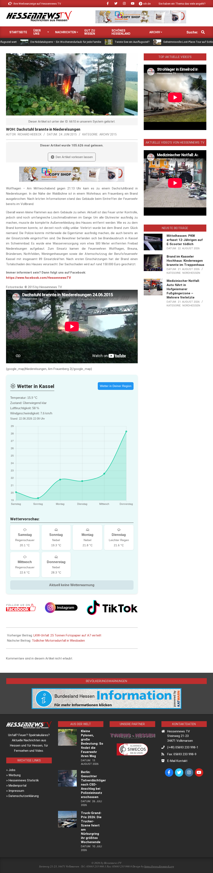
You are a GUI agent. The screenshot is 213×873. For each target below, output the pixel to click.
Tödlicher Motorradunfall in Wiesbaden (58, 640)
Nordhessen (191, 272)
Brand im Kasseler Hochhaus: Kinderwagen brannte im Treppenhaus (185, 261)
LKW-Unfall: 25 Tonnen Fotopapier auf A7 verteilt (67, 635)
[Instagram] (61, 607)
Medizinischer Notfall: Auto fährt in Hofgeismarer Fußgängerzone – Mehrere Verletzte (183, 289)
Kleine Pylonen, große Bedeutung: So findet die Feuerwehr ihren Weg (92, 743)
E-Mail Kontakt (177, 761)
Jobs (12, 770)
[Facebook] (21, 607)
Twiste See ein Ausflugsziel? (108, 41)
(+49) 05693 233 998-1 (182, 747)
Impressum (16, 791)
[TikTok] (112, 607)
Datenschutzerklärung (24, 796)
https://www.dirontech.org (159, 866)
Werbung (15, 775)
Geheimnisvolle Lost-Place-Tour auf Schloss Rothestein (173, 41)
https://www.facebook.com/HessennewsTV (38, 278)
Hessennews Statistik (24, 780)
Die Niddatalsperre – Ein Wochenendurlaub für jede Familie (42, 41)
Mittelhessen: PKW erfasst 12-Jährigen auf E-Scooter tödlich (185, 240)
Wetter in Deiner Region (115, 386)
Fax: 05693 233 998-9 (181, 754)
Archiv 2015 (108, 134)
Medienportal (17, 785)
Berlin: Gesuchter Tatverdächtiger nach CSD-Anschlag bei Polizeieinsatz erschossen (93, 784)
